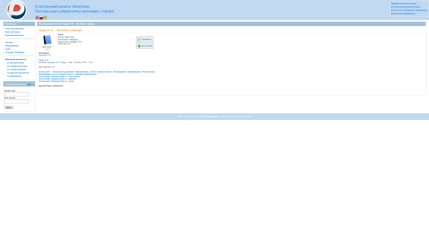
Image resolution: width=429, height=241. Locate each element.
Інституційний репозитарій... (406, 7)
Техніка (73, 42)
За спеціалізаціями (16, 69)
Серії (7, 49)
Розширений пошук (14, 35)
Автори (8, 42)
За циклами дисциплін (18, 73)
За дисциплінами (15, 63)
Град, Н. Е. (70, 37)
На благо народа (68, 39)
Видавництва (11, 46)
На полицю (146, 46)
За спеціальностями (17, 66)
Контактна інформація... (403, 13)
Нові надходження (14, 28)
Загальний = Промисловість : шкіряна (57, 79)
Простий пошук (12, 32)
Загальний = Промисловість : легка (56, 81)
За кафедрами (14, 76)
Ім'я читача (9, 98)
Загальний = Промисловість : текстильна (59, 76)
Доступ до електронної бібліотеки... (409, 10)
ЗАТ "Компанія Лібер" (209, 116)
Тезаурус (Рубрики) (14, 52)
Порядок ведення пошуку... (404, 3)
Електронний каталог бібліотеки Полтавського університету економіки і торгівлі (74, 8)
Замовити (146, 39)
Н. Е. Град (61, 62)
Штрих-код (9, 91)
